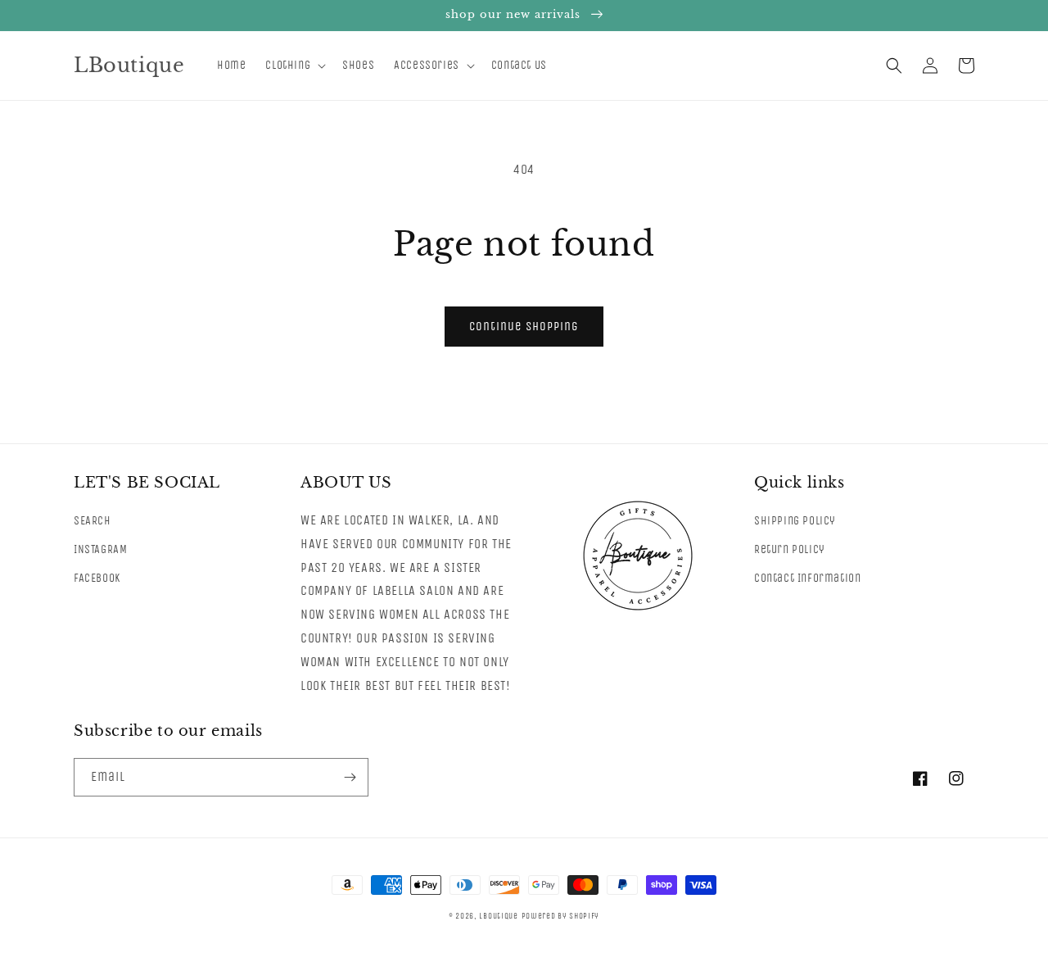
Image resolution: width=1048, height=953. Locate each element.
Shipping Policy (795, 521)
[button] (293, 65)
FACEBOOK (97, 578)
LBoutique (498, 916)
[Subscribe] (350, 777)
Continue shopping (524, 326)
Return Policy (789, 549)
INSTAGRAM (100, 549)
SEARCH (92, 521)
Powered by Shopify (561, 916)
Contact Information (807, 578)
